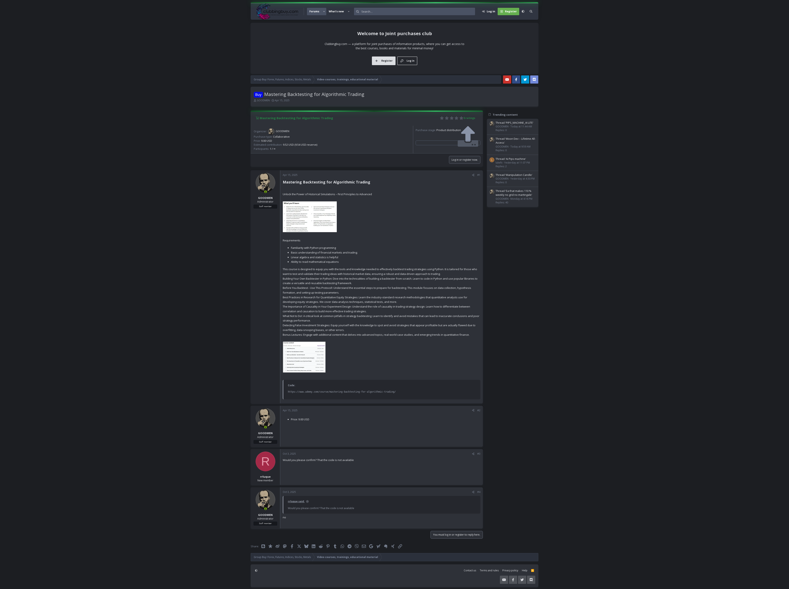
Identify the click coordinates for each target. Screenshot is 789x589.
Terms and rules (489, 570)
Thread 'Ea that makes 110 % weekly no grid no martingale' (514, 193)
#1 (478, 175)
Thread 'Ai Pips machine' (511, 159)
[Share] (473, 175)
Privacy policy (510, 570)
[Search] (531, 11)
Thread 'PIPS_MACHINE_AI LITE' (514, 122)
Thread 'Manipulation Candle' (514, 175)
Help (524, 570)
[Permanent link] (372, 182)
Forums (314, 11)
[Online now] (265, 192)
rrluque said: (296, 501)
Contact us (470, 570)
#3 (478, 453)
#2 (478, 410)
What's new (336, 11)
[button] (324, 11)
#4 (478, 492)
